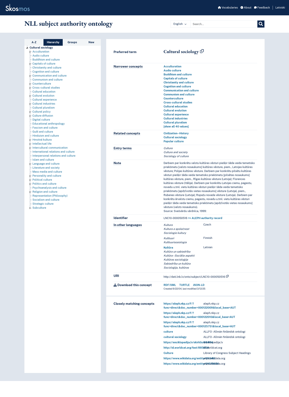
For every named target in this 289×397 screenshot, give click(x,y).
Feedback (263, 7)
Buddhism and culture (46, 59)
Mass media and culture (47, 171)
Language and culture (46, 163)
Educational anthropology (48, 123)
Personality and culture (46, 175)
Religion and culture (44, 191)
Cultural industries (43, 103)
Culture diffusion (42, 115)
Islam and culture (43, 159)
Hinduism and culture (45, 135)
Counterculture (41, 83)
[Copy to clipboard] (202, 51)
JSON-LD (199, 285)
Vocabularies (229, 7)
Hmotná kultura (42, 139)
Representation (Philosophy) (50, 195)
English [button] (178, 24)
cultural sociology (175, 337)
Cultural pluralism (43, 107)
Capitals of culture (43, 63)
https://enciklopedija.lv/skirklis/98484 (188, 342)
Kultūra (168, 247)
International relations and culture (53, 151)
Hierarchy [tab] (53, 42)
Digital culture (41, 119)
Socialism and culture (45, 199)
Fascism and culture (45, 127)
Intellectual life (42, 143)
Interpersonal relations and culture (53, 155)
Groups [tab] (72, 42)
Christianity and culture (46, 67)
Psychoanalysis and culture (49, 187)
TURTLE (184, 285)
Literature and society (46, 167)
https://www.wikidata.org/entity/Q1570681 (191, 363)
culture (168, 331)
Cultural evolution (43, 95)
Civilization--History (176, 133)
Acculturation (40, 51)
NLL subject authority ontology (68, 23)
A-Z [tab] (34, 42)
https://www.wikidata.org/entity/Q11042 (189, 358)
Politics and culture (44, 183)
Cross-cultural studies (46, 87)
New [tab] (91, 42)
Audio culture (40, 55)
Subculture (39, 207)
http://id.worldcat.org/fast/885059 (186, 347)
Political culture (42, 179)
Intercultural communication (50, 147)
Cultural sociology (41, 47)
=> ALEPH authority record (205, 218)
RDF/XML (170, 285)
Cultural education (43, 91)
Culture (168, 353)
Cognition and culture (45, 71)
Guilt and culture (42, 131)
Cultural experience (44, 99)
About (247, 7)
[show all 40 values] (176, 126)
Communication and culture (49, 75)
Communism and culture (47, 79)
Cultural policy (41, 111)
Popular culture (174, 141)
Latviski (280, 7)
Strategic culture (43, 203)
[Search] (261, 24)
